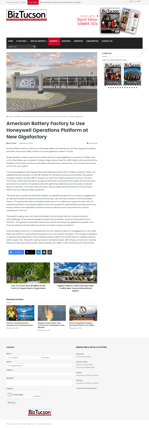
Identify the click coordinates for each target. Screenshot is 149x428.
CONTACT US (107, 41)
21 (118, 87)
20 (115, 87)
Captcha (9, 388)
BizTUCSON (12, 143)
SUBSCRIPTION (92, 41)
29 (136, 87)
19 (113, 87)
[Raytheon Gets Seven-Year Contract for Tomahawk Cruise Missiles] (52, 313)
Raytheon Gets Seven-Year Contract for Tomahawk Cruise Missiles (51, 325)
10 (126, 85)
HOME (10, 41)
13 (133, 85)
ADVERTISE (78, 41)
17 (108, 87)
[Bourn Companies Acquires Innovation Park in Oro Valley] (83, 313)
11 (128, 85)
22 (120, 87)
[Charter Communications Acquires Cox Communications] (20, 313)
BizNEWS (53, 41)
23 (122, 87)
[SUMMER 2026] (113, 74)
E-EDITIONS (21, 41)
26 (129, 87)
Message (9, 378)
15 (137, 85)
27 (131, 87)
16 (140, 85)
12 (130, 85)
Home (10, 116)
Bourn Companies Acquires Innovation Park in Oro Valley (60, 2)
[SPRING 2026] (132, 74)
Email (8, 362)
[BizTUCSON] (26, 15)
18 (111, 87)
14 (135, 85)
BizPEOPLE (66, 41)
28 (134, 87)
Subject (9, 370)
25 (127, 87)
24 (124, 87)
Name (8, 354)
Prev (106, 74)
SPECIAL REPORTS (37, 41)
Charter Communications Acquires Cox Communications (19, 324)
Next (140, 74)
